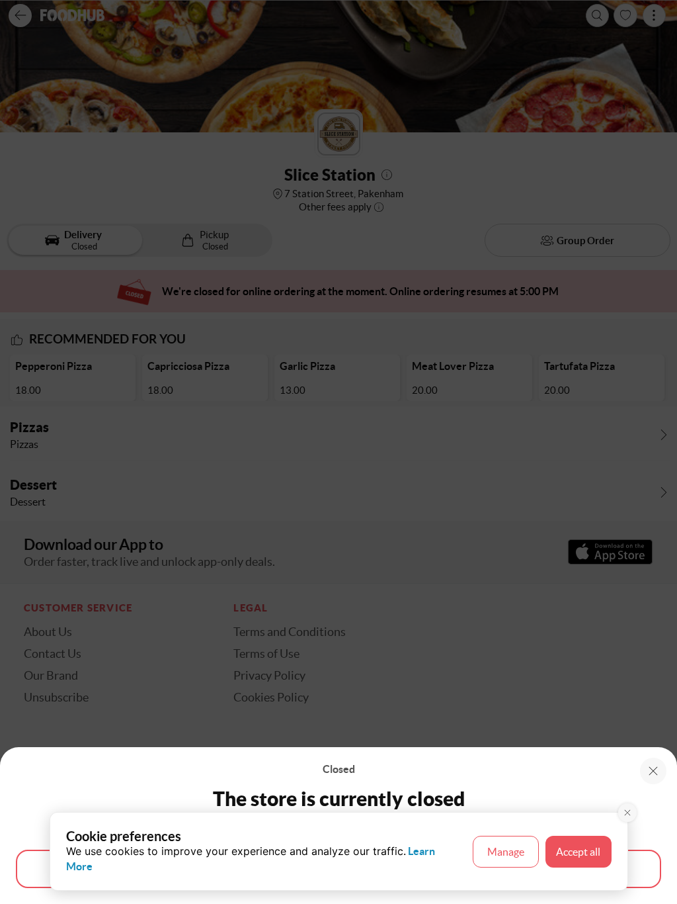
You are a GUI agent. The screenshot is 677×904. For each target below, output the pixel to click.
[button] (653, 771)
